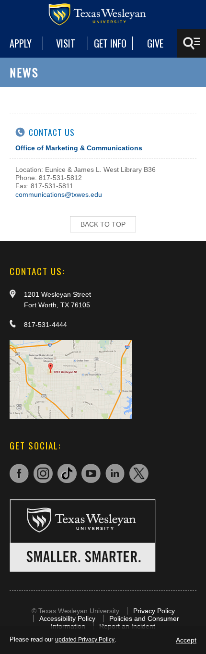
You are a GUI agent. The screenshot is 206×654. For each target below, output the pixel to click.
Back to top (103, 224)
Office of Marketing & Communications (78, 148)
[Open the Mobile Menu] (191, 43)
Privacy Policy (154, 611)
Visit (65, 43)
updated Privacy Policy (84, 639)
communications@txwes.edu (58, 194)
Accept (186, 640)
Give (155, 43)
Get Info (110, 43)
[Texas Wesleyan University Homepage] (103, 14)
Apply (21, 43)
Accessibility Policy (67, 618)
